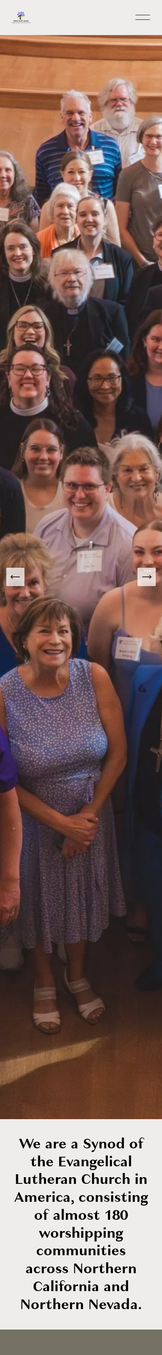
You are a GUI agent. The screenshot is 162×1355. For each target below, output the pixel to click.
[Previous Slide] (15, 577)
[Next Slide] (146, 577)
